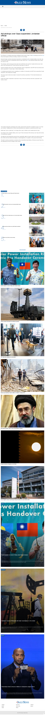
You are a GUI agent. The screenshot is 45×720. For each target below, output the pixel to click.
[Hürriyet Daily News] (22, 3)
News (2, 25)
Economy (18, 704)
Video (3, 707)
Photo (17, 707)
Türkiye (3, 704)
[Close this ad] (44, 713)
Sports (32, 706)
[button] (2, 6)
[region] (22, 717)
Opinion (32, 704)
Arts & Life (18, 706)
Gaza (43, 55)
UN (28, 60)
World (6, 25)
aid (33, 55)
